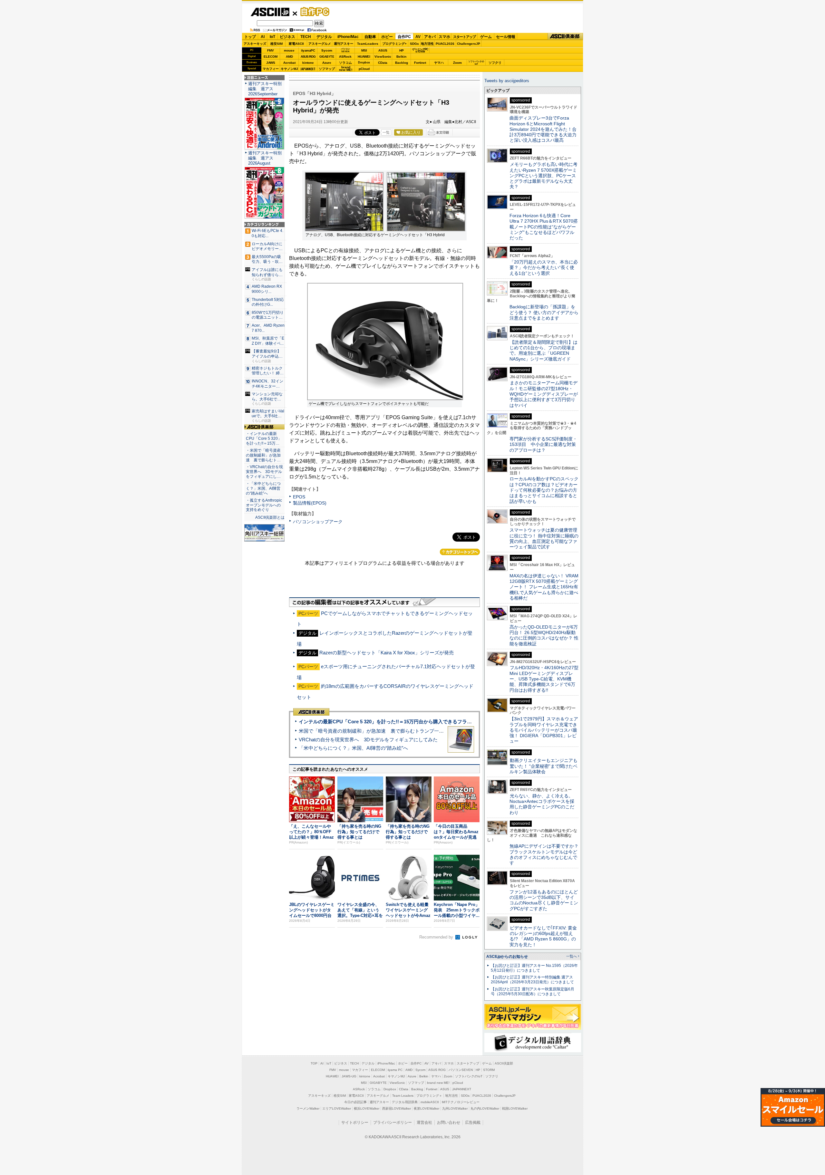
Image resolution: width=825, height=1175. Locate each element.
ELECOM (270, 56)
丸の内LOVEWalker (485, 1108)
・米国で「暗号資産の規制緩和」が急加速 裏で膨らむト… (263, 455)
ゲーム (486, 36)
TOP (314, 1063)
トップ (250, 36)
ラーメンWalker (307, 1108)
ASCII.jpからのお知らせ (507, 956)
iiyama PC (395, 1070)
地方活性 (427, 43)
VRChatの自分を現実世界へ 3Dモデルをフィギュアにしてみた (368, 739)
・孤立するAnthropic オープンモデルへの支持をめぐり (264, 505)
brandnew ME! (345, 69)
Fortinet (420, 62)
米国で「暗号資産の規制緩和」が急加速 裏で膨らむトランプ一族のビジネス (383, 731)
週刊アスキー (343, 43)
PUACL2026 (445, 43)
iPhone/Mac (348, 36)
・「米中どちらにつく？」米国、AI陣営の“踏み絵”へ (263, 488)
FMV (270, 50)
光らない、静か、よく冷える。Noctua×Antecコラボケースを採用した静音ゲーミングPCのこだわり (542, 804)
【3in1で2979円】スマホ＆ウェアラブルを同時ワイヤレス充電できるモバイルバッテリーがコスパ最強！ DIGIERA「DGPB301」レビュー (544, 730)
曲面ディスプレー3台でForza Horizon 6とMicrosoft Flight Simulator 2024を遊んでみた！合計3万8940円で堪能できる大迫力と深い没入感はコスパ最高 (543, 129)
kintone (308, 62)
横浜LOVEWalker (366, 1108)
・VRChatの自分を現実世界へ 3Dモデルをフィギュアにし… (264, 472)
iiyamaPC (308, 50)
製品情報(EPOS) (309, 503)
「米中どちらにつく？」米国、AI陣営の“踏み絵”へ (353, 748)
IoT (272, 36)
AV (418, 36)
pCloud (364, 69)
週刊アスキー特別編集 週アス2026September (265, 88)
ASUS (382, 50)
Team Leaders (402, 1095)
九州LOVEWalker (455, 1108)
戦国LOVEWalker (515, 1108)
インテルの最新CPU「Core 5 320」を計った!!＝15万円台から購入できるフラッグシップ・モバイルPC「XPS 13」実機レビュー (438, 721)
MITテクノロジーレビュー (461, 1102)
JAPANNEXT (307, 68)
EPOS (299, 496)
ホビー (387, 36)
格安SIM (276, 43)
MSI (364, 50)
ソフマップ (327, 69)
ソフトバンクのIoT (476, 62)
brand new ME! (438, 1082)
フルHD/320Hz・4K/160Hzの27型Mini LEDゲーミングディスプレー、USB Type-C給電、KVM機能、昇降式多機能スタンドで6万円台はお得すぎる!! (544, 678)
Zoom (457, 62)
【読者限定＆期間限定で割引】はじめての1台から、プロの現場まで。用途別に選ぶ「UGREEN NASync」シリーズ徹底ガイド (544, 350)
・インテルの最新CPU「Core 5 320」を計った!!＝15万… (264, 438)
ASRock (345, 56)
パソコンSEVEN (345, 50)
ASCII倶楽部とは (270, 517)
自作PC (313, 11)
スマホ (444, 36)
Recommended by (436, 937)
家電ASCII (296, 43)
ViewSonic (382, 56)
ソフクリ (495, 62)
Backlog (401, 62)
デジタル (324, 36)
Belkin (401, 56)
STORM (489, 1070)
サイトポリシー (354, 1122)
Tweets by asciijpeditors (506, 80)
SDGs (414, 43)
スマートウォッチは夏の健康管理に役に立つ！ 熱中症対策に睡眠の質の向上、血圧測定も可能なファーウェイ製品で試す (544, 538)
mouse (289, 50)
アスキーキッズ (255, 43)
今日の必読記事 (355, 1102)
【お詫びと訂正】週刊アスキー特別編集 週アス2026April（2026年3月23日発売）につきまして (532, 979)
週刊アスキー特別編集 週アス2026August (265, 158)
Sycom (326, 50)
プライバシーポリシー (392, 1122)
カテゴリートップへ (460, 552)
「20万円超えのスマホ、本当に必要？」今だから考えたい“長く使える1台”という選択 (544, 267)
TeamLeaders (367, 43)
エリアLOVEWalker (336, 1108)
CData (382, 62)
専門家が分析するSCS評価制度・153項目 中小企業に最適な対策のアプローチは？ (543, 444)
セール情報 (505, 36)
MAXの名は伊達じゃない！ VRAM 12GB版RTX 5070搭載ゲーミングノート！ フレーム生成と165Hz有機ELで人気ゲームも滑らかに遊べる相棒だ (544, 587)
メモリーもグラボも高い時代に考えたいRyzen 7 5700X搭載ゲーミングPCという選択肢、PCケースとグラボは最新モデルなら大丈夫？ (544, 175)
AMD (289, 56)
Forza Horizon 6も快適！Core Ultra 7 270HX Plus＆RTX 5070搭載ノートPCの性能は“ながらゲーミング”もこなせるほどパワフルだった (544, 226)
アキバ (430, 36)
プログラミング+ (394, 43)
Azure (326, 62)
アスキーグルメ (319, 43)
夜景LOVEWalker (426, 1108)
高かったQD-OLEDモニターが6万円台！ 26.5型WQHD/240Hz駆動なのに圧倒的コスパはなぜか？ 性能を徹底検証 (544, 635)
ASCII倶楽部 (565, 37)
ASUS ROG (308, 56)
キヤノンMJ (289, 69)
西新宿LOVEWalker (396, 1108)
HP (401, 50)
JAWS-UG (349, 1076)
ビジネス (287, 36)
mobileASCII (430, 1102)
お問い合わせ (448, 1122)
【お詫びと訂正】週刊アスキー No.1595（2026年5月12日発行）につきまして (534, 968)
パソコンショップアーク (318, 521)
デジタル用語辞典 (405, 1102)
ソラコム (345, 62)
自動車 (370, 36)
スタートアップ (464, 37)
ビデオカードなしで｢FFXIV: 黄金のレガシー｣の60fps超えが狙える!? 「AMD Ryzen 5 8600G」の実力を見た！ (543, 936)
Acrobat (289, 62)
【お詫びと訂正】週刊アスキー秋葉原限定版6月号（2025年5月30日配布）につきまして (532, 991)
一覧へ (571, 956)
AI (263, 36)
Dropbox (364, 62)
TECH (305, 36)
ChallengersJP (468, 43)
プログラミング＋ (429, 1095)
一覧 (386, 132)
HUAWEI (364, 56)
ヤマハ (439, 62)
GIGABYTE (326, 56)
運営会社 (424, 1122)
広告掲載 (472, 1122)
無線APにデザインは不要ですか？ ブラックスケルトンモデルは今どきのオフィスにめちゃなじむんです (546, 854)
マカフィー (271, 69)
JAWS (270, 62)
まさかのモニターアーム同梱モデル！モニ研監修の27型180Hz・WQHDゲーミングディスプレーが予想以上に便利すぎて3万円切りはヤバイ (544, 394)
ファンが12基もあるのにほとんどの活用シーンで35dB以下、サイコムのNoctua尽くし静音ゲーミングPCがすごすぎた (544, 900)
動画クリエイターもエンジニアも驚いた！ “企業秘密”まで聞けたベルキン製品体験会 (544, 766)
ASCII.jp (269, 12)
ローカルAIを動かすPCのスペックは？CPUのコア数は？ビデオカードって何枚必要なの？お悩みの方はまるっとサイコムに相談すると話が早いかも (544, 490)
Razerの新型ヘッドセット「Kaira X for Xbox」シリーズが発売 (386, 652)
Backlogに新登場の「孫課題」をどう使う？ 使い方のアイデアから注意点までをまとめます (544, 312)
